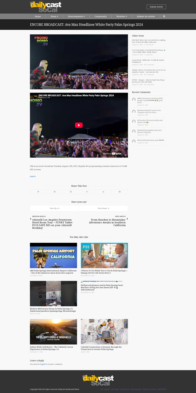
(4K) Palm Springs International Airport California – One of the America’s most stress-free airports (53, 271)
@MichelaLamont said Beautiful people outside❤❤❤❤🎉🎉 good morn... (150, 100)
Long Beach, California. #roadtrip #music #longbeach (148, 61)
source (33, 176)
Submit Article (156, 7)
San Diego (115, 389)
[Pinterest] (71, 192)
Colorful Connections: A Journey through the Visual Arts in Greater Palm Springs (101, 348)
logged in (44, 364)
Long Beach (124, 389)
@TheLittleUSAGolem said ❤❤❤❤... (151, 140)
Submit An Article (146, 16)
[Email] (119, 192)
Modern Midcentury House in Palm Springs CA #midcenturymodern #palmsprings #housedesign (53, 310)
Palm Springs (135, 389)
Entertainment (75, 16)
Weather (120, 16)
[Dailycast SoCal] (45, 6)
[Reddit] (103, 192)
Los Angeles (105, 389)
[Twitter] (38, 192)
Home (38, 16)
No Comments (149, 65)
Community (101, 16)
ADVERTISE (161, 389)
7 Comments (148, 55)
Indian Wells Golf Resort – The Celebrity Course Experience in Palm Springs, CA (51, 348)
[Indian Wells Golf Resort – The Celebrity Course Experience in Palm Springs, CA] (53, 331)
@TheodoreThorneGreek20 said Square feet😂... (150, 121)
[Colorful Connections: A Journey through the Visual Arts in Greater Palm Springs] (104, 331)
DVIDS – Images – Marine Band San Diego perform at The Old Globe (148, 81)
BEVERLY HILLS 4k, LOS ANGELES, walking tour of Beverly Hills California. (149, 41)
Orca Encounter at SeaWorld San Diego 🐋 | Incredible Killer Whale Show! (148, 51)
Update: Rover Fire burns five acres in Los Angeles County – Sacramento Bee (149, 71)
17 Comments (148, 45)
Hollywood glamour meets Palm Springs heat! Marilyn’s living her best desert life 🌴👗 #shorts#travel (102, 287)
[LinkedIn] (87, 192)
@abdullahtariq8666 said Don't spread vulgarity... (149, 131)
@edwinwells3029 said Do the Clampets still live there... (149, 111)
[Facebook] (54, 192)
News (53, 16)
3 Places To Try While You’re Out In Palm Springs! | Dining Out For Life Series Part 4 (104, 271)
